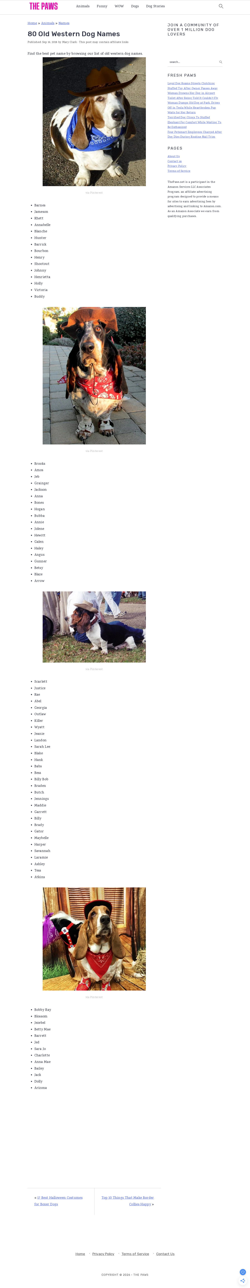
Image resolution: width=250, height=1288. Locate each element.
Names (64, 23)
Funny (102, 7)
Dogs (135, 7)
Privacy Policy (177, 166)
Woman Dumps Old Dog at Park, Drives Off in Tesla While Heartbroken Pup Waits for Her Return (194, 108)
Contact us (175, 162)
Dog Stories (155, 7)
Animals (82, 7)
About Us (174, 157)
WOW (119, 7)
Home (32, 23)
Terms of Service (179, 171)
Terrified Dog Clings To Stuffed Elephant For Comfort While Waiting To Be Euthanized (194, 122)
